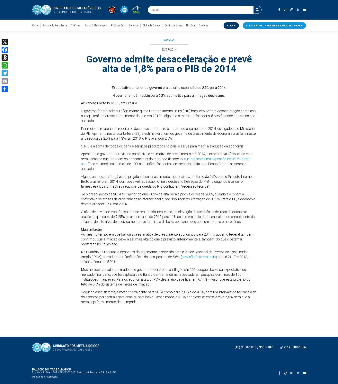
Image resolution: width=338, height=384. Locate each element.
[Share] (5, 89)
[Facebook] (5, 50)
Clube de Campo (152, 25)
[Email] (5, 81)
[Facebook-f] (279, 9)
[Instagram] (291, 9)
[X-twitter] (298, 9)
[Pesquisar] (257, 10)
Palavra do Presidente (55, 25)
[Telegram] (5, 73)
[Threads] (5, 57)
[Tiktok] (285, 9)
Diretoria (203, 25)
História (190, 25)
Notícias (75, 25)
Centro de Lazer (173, 25)
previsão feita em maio (199, 257)
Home (35, 25)
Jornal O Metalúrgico (95, 25)
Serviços (133, 25)
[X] (5, 42)
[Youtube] (304, 9)
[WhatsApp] (5, 65)
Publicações (118, 25)
